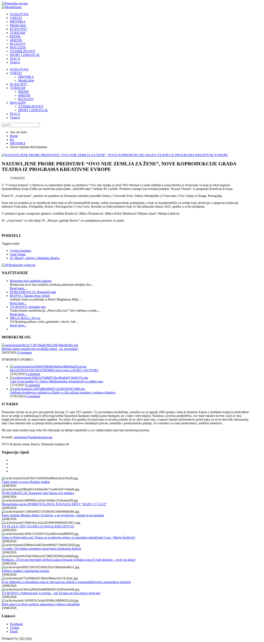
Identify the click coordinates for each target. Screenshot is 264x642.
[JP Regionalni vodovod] (18, 265)
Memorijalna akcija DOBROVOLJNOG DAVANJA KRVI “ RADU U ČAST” (54, 504)
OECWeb (25, 638)
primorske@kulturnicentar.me (33, 437)
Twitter (14, 627)
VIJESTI (16, 73)
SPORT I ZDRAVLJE (33, 110)
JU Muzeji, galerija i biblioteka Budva (34, 258)
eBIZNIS (24, 95)
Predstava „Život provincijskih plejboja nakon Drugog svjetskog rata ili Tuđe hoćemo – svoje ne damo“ (69, 559)
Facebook (16, 624)
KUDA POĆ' (19, 84)
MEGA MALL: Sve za (25, 318)
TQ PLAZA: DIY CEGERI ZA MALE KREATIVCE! (38, 526)
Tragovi (15, 117)
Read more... (18, 288)
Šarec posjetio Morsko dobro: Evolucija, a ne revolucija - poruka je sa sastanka (53, 515)
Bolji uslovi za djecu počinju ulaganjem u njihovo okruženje (41, 604)
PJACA (15, 114)
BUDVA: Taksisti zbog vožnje (30, 295)
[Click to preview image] (115, 155)
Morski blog (26, 80)
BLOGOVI (25, 99)
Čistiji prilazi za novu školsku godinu (26, 482)
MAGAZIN (18, 102)
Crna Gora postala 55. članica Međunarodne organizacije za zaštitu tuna (56, 381)
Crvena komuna (20, 250)
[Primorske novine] (15, 3)
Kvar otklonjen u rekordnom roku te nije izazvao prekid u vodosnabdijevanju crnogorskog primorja (66, 582)
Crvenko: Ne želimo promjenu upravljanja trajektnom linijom (41, 548)
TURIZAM (17, 88)
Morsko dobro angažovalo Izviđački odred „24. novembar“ (40, 349)
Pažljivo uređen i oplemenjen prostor (25, 571)
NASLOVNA (19, 69)
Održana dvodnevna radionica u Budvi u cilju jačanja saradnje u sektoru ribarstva (63, 392)
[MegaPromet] (12, 7)
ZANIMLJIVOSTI (30, 106)
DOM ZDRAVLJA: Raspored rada (33, 292)
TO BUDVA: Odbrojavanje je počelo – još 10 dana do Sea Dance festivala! (51, 593)
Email (14, 631)
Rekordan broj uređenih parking (31, 281)
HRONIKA (26, 76)
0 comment (24, 352)
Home (14, 136)
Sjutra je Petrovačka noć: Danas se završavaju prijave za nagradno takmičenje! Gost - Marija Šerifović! (68, 537)
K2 (12, 139)
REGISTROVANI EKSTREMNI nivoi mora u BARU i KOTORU (54, 370)
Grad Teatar (17, 254)
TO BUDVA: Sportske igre (28, 307)
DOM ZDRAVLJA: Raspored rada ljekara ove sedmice (38, 493)
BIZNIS (23, 91)
